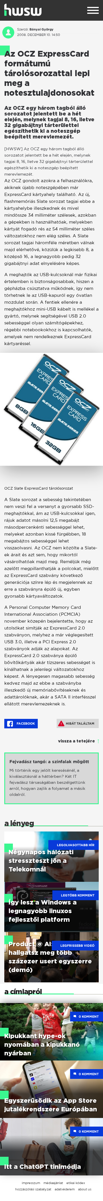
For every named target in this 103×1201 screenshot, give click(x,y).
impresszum (31, 1183)
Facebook (25, 723)
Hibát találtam (80, 723)
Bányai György (41, 29)
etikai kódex (75, 1183)
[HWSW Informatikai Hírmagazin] (22, 10)
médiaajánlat (53, 1183)
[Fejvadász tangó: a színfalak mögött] (51, 778)
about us (84, 1189)
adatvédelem (65, 1189)
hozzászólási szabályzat (33, 1189)
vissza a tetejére (76, 741)
